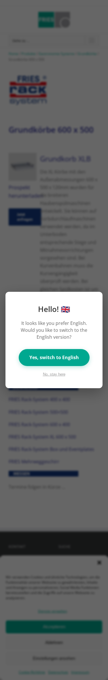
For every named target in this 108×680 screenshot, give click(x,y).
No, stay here (54, 374)
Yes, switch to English (54, 357)
